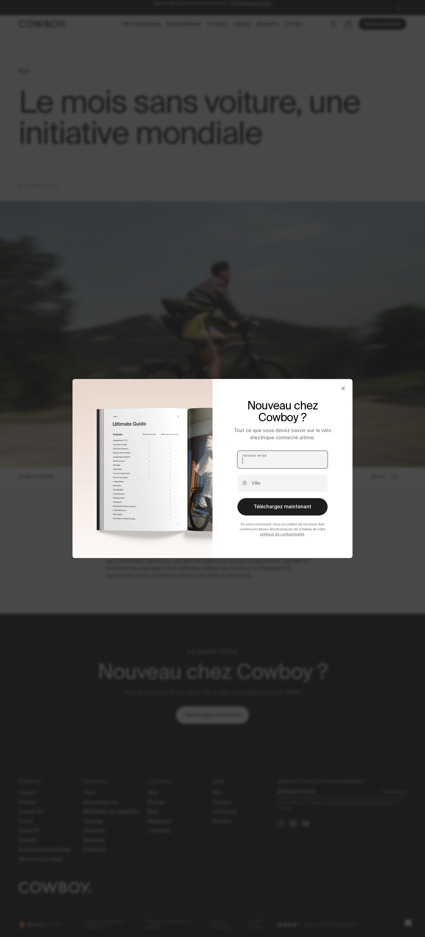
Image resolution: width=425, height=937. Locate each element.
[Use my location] (244, 483)
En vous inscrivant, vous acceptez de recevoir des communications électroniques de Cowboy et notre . (282, 529)
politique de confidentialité (282, 534)
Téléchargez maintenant (282, 506)
